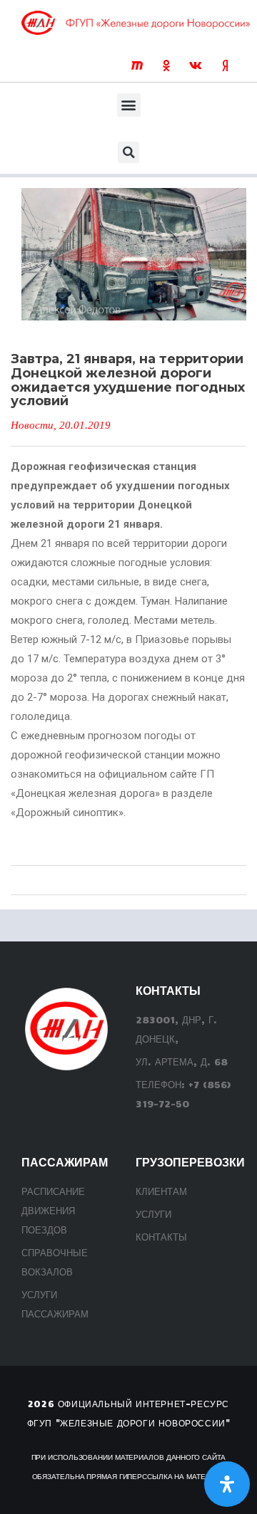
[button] (129, 105)
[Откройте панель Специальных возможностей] (227, 1484)
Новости (32, 425)
